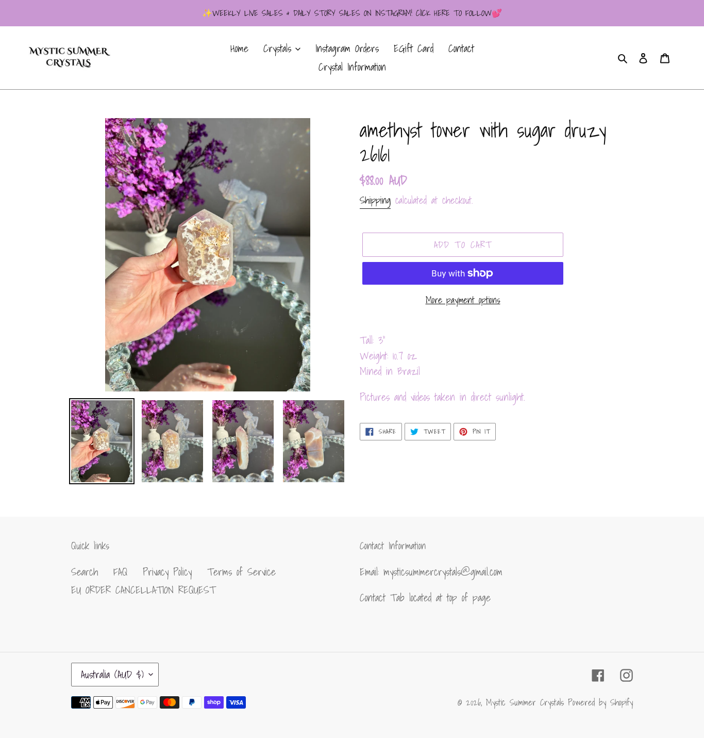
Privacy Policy (167, 572)
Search (84, 572)
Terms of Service (241, 572)
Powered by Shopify (600, 702)
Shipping (375, 200)
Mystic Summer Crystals (527, 702)
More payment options (463, 300)
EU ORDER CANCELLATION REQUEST (143, 590)
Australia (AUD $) (112, 674)
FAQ (120, 572)
